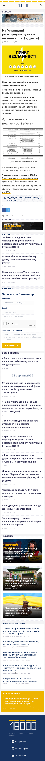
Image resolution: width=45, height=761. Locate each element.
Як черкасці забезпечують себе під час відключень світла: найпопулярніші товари (22, 701)
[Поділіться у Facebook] (4, 210)
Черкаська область (20, 216)
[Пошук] (40, 5)
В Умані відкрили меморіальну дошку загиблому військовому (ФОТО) (19, 259)
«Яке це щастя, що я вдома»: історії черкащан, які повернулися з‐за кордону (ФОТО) (22, 361)
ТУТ (20, 107)
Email (4, 308)
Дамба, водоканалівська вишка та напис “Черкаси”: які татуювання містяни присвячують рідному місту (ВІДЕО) (22, 476)
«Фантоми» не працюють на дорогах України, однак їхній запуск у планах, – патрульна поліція (22, 458)
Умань (9, 216)
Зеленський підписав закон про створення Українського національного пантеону (20, 423)
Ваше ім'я (6, 299)
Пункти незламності (27, 167)
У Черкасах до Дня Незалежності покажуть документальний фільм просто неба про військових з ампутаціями (21, 388)
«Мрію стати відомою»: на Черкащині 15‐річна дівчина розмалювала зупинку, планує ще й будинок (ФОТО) (22, 441)
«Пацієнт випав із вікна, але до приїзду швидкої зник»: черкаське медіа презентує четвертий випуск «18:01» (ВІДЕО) (22, 407)
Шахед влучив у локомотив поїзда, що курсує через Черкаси (22, 507)
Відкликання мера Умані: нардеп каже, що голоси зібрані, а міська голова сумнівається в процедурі (21, 275)
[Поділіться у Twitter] (8, 210)
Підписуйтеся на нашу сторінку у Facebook (23, 199)
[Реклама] (22, 18)
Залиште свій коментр (12, 330)
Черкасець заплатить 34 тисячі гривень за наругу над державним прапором (21, 493)
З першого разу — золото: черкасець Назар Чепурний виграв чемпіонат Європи (21, 521)
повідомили (14, 90)
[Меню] (4, 5)
